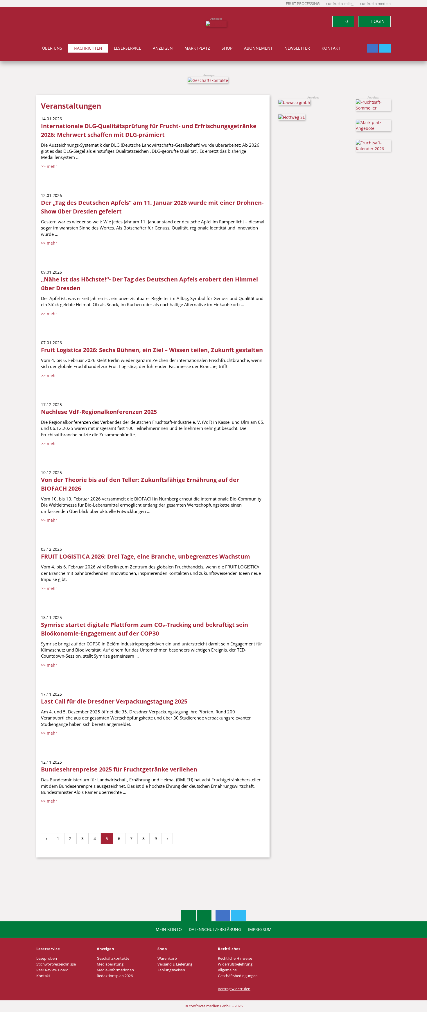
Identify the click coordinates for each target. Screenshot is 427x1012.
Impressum (260, 929)
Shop (227, 48)
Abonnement (258, 48)
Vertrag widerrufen (234, 988)
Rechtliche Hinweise (235, 958)
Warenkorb (167, 958)
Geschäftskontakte (113, 958)
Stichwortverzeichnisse (56, 964)
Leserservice (127, 48)
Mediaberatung (110, 964)
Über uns (52, 48)
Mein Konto (169, 929)
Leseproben (46, 958)
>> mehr (49, 166)
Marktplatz (197, 48)
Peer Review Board (52, 970)
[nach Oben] (188, 915)
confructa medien (375, 3)
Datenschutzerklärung (215, 929)
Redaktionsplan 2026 (115, 975)
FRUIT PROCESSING (303, 3)
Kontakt (331, 48)
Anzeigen (163, 48)
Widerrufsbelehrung (235, 964)
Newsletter (297, 48)
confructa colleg (340, 3)
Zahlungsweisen (171, 970)
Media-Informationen (115, 970)
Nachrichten (88, 48)
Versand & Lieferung (174, 964)
